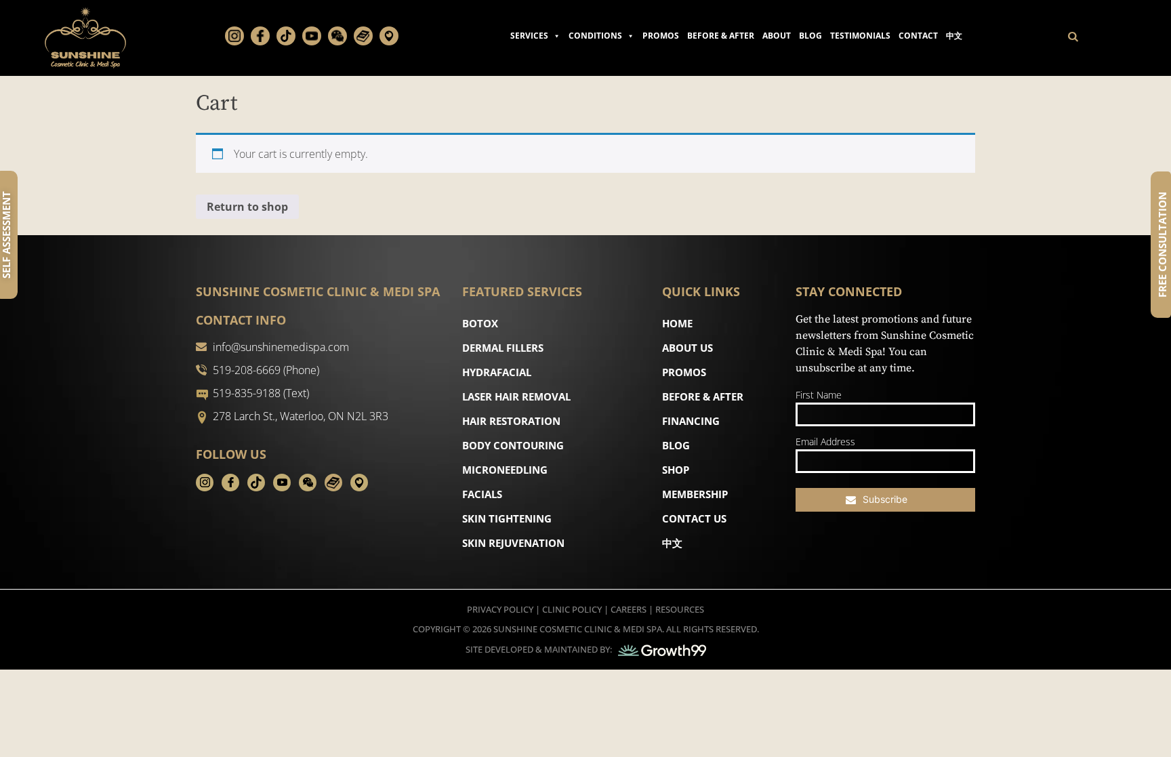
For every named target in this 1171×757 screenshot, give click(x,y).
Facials (482, 494)
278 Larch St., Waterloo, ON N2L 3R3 (300, 416)
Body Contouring (513, 445)
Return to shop (247, 206)
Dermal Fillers (502, 347)
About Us (687, 347)
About (776, 35)
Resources (679, 609)
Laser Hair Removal (516, 396)
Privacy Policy (500, 609)
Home (677, 323)
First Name (819, 394)
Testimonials (860, 35)
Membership (695, 494)
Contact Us (694, 518)
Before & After (720, 35)
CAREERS (628, 609)
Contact (918, 35)
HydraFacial (496, 372)
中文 (954, 35)
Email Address (825, 441)
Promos (660, 35)
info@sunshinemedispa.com (281, 347)
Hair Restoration (511, 421)
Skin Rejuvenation (513, 543)
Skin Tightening (507, 518)
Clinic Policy (572, 609)
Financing (691, 421)
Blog (810, 35)
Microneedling (505, 469)
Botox (480, 323)
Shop (675, 469)
